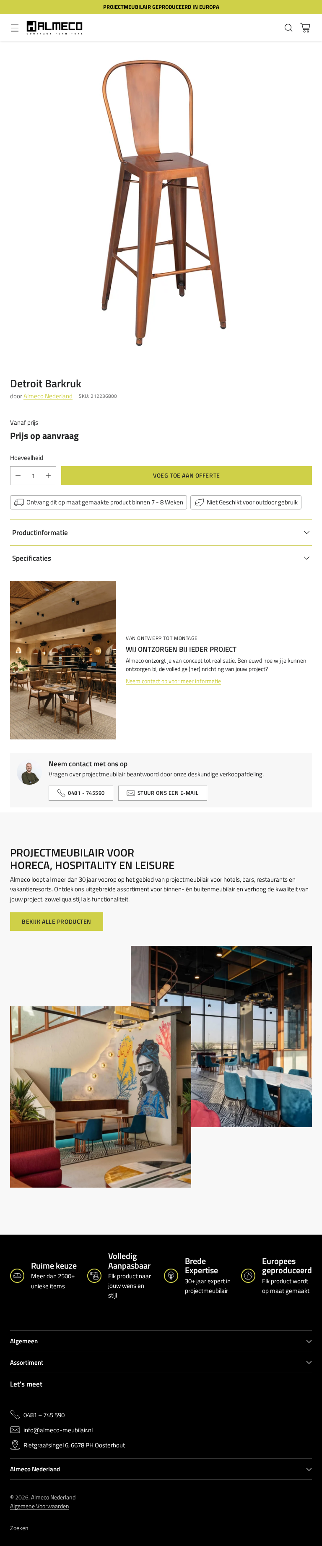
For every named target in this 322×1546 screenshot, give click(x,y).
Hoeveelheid (26, 457)
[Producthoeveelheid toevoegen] (48, 476)
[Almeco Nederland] (54, 27)
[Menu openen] (14, 27)
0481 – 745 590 (44, 1415)
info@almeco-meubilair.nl (58, 1430)
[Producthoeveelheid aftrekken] (18, 476)
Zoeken (19, 1527)
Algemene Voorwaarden (39, 1506)
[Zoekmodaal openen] (288, 27)
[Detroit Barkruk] (161, 202)
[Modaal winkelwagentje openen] (305, 27)
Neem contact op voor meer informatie (173, 681)
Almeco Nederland (48, 396)
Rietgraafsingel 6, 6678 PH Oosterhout (74, 1445)
